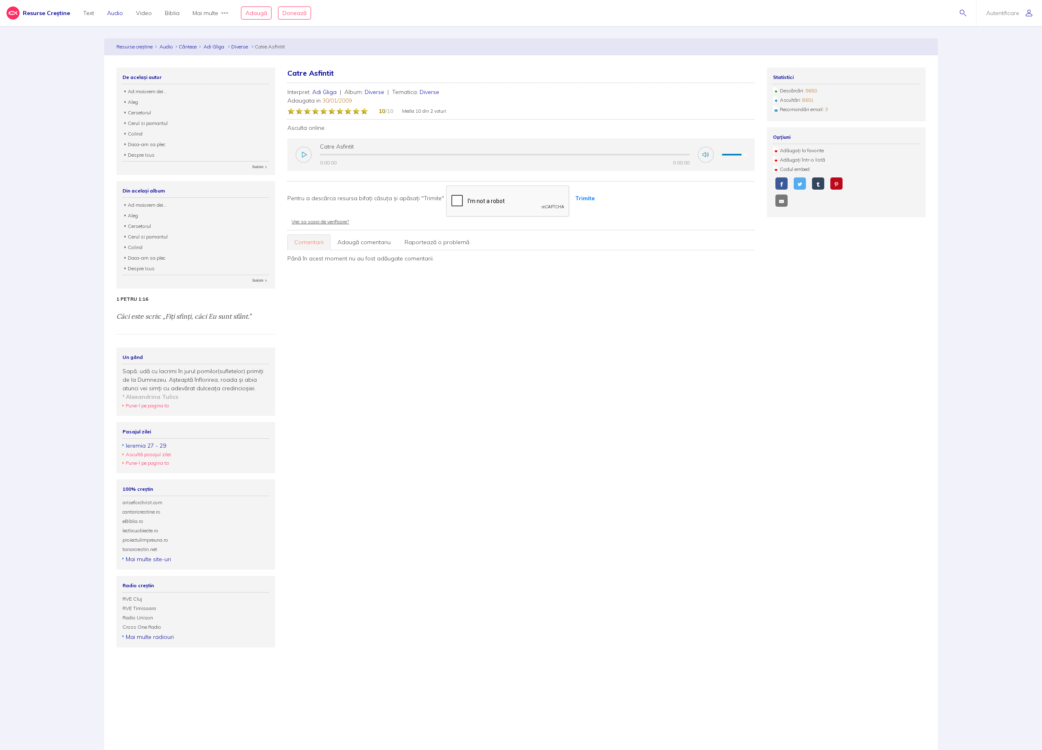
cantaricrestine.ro (141, 512)
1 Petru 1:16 (132, 299)
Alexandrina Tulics (152, 396)
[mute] (706, 155)
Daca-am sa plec (146, 144)
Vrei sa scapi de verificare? (320, 222)
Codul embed (795, 169)
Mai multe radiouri (150, 637)
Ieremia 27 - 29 (146, 445)
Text (88, 13)
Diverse (240, 47)
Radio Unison (138, 617)
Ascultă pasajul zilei (148, 454)
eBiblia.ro (133, 521)
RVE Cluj (132, 599)
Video (144, 13)
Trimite (585, 198)
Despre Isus (141, 155)
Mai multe (205, 13)
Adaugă (256, 13)
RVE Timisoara (139, 608)
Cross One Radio (142, 627)
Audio (115, 13)
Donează (294, 13)
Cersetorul (139, 112)
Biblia (172, 13)
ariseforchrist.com (142, 502)
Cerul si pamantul (148, 123)
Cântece (188, 47)
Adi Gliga (214, 47)
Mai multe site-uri (148, 559)
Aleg (133, 102)
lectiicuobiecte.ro (140, 530)
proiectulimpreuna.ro (145, 540)
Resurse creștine (134, 47)
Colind (135, 134)
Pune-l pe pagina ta (147, 405)
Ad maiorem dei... (147, 91)
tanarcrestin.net (140, 549)
